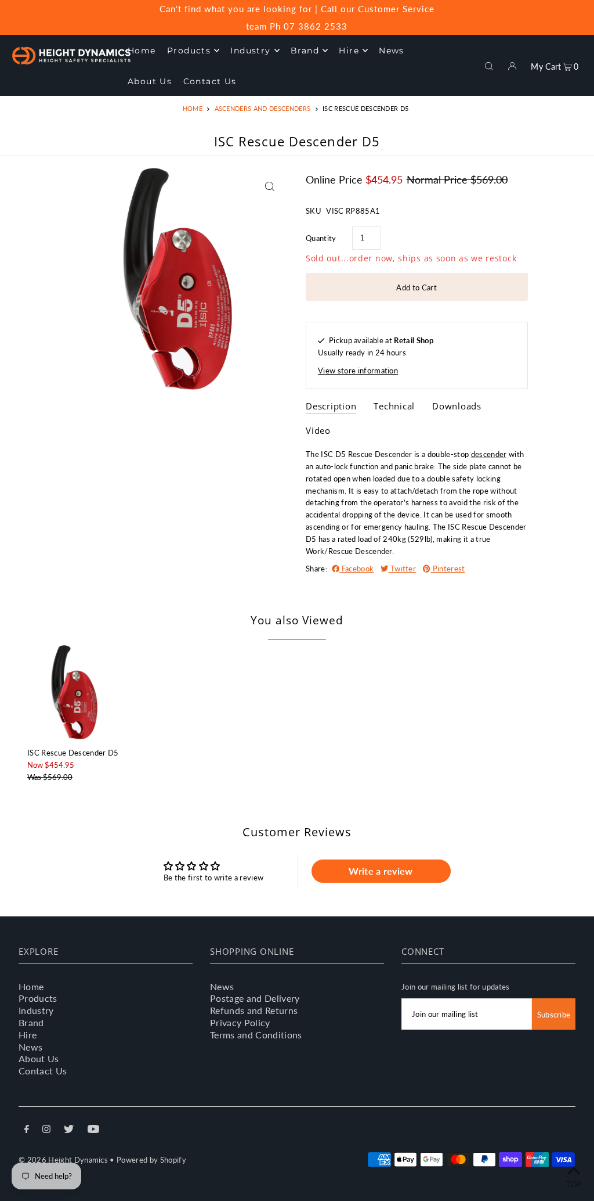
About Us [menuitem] (150, 81)
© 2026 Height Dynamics (63, 1159)
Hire (28, 1034)
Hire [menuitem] (349, 50)
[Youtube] (93, 1130)
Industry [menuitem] (250, 50)
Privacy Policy (240, 1022)
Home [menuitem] (142, 50)
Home (192, 108)
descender (489, 454)
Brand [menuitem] (305, 50)
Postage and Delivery (255, 998)
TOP (574, 1184)
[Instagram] (46, 1130)
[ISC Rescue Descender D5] (74, 692)
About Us (39, 1058)
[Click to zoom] (269, 187)
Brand (31, 1022)
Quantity (321, 238)
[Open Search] (489, 65)
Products (38, 998)
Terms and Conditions (256, 1034)
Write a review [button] (381, 870)
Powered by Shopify (151, 1159)
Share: (316, 568)
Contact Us (43, 1070)
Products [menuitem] (189, 50)
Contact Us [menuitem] (210, 81)
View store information (358, 370)
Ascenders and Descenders (263, 108)
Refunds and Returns (254, 1010)
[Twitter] (69, 1130)
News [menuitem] (391, 50)
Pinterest (447, 568)
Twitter (402, 568)
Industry (36, 1010)
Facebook (356, 568)
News (30, 1046)
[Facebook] (26, 1130)
